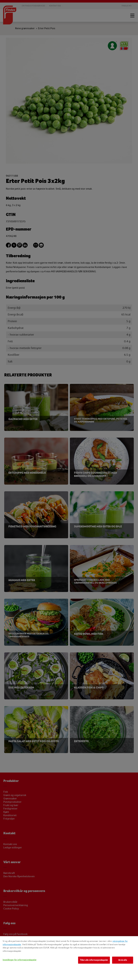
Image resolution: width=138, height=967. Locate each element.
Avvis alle (122, 960)
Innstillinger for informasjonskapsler (20, 960)
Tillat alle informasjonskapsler (94, 960)
